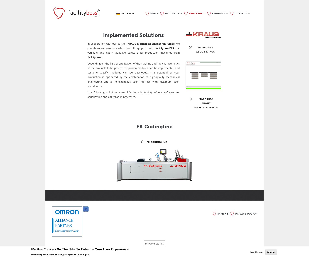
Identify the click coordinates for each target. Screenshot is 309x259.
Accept (271, 252)
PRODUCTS (172, 13)
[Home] (76, 12)
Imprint (222, 213)
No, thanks (256, 252)
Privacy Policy (246, 213)
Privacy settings (154, 243)
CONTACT (241, 13)
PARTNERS (196, 13)
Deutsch (127, 13)
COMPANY (219, 13)
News (154, 13)
